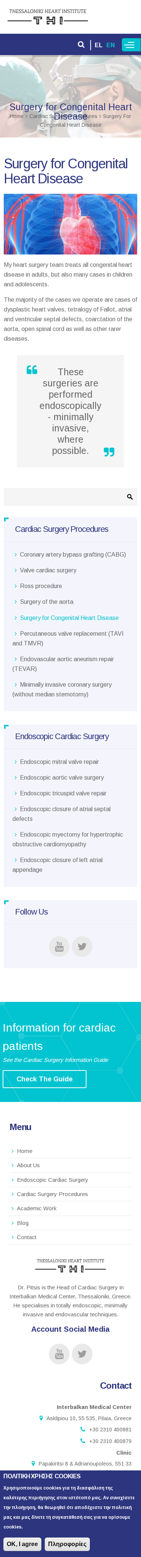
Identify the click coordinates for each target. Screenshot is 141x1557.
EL (99, 45)
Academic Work (36, 1208)
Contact (26, 1237)
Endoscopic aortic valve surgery (62, 777)
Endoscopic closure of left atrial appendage (57, 865)
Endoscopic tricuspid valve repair (63, 793)
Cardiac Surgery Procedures (52, 1194)
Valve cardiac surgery (48, 570)
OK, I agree (22, 1544)
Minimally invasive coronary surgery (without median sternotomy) (62, 689)
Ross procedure (41, 586)
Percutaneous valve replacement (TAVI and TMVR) (68, 638)
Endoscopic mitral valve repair (59, 762)
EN (110, 45)
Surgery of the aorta (46, 602)
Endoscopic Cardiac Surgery (52, 1180)
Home (24, 1151)
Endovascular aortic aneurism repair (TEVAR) (63, 664)
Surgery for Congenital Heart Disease (69, 618)
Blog (23, 1223)
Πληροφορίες (67, 1544)
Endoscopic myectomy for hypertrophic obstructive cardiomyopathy (67, 839)
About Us (28, 1165)
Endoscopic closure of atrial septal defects (61, 814)
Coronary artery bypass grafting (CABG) (73, 554)
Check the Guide (45, 1079)
